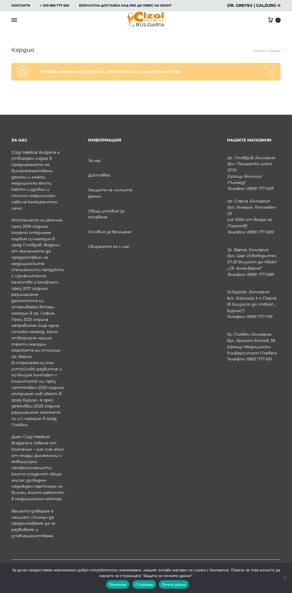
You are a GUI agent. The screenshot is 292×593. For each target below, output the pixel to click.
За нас (94, 160)
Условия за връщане (109, 231)
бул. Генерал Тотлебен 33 (251, 210)
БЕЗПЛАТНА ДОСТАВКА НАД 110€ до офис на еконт (125, 5)
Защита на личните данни (110, 193)
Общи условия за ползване (106, 214)
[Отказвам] (285, 578)
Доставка (99, 175)
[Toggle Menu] (14, 20)
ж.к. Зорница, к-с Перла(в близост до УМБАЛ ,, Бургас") (251, 304)
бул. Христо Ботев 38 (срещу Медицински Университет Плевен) (252, 347)
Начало (259, 51)
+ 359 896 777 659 (54, 5)
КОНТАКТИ (20, 5)
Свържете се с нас (108, 246)
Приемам (118, 584)
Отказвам (144, 584)
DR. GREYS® (240, 5)
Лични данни (174, 584)
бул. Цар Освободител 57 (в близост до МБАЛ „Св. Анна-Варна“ (251, 262)
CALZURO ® (268, 5)
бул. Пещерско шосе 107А (249, 167)
